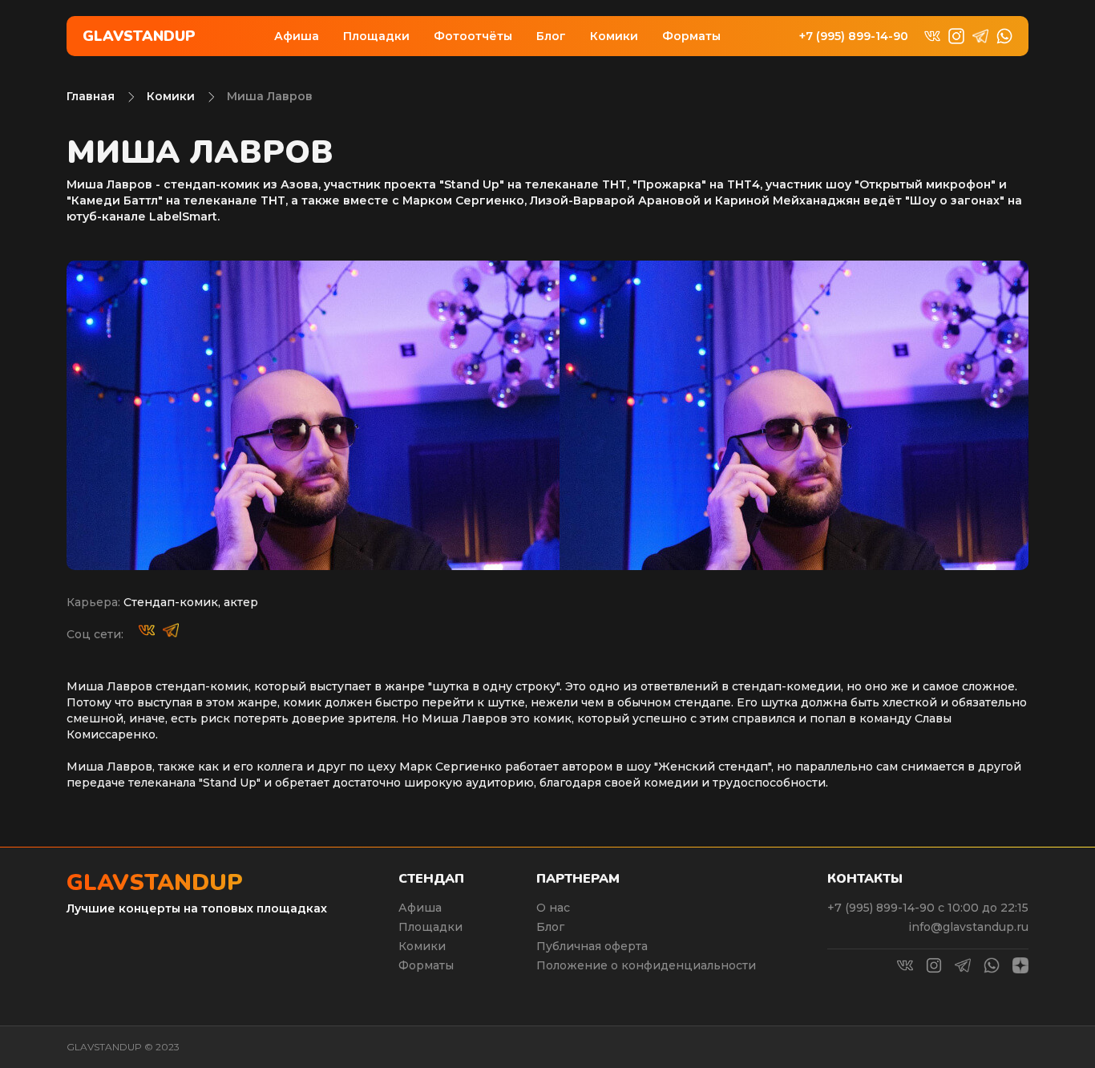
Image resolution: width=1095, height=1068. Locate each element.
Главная (91, 96)
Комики (614, 36)
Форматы (691, 36)
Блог (551, 36)
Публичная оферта (592, 946)
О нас (553, 907)
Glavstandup (139, 36)
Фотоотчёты (473, 36)
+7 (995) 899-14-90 (853, 36)
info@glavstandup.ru (968, 927)
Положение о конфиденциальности (646, 965)
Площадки (376, 36)
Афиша (296, 36)
